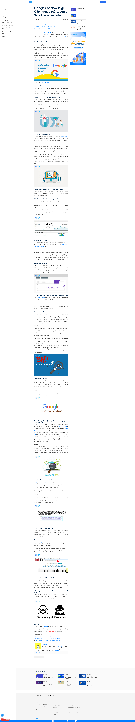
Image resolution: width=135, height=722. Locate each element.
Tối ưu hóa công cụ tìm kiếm (40, 482)
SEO (47, 34)
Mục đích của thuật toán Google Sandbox (7, 17)
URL (35, 434)
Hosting (70, 1)
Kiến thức (45, 674)
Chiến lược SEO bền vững (73, 702)
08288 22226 (57, 650)
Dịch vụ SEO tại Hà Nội (56, 712)
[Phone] (37, 652)
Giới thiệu (50, 1)
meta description (63, 426)
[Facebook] (35, 652)
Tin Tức (75, 1)
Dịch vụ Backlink (64, 1)
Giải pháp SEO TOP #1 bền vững (74, 705)
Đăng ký (103, 1)
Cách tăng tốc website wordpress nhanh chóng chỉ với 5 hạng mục (80, 16)
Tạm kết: (3, 36)
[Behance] (36, 652)
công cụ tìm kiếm (64, 136)
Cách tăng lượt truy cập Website (74, 709)
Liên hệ (80, 1)
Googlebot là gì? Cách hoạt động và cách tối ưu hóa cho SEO (44, 24)
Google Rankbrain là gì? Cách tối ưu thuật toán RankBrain (47, 640)
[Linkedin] (40, 652)
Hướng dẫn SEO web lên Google (74, 707)
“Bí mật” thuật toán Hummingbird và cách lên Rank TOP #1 (47, 636)
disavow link (51, 395)
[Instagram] (39, 652)
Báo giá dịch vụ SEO (56, 705)
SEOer (56, 90)
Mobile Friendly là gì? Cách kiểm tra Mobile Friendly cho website (45, 26)
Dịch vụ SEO (57, 1)
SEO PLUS (65, 36)
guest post (43, 350)
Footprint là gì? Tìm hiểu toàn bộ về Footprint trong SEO (81, 22)
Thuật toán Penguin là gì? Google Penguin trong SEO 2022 (47, 638)
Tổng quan (45, 1)
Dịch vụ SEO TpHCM (56, 709)
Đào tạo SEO (54, 707)
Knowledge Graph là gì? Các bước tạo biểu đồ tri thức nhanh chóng (80, 28)
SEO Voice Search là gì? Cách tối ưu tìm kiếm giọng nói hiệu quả (49, 684)
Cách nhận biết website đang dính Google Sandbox (7, 21)
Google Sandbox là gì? (6, 13)
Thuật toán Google (38, 542)
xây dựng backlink (41, 349)
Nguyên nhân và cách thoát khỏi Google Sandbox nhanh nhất (8, 27)
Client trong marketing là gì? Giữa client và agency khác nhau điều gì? (92, 684)
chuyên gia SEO (41, 297)
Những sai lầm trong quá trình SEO (75, 712)
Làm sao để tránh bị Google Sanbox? (7, 32)
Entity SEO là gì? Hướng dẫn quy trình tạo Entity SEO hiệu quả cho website (71, 684)
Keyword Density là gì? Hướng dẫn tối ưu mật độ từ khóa (80, 10)
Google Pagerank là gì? (45, 82)
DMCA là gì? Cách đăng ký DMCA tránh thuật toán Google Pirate (45, 28)
